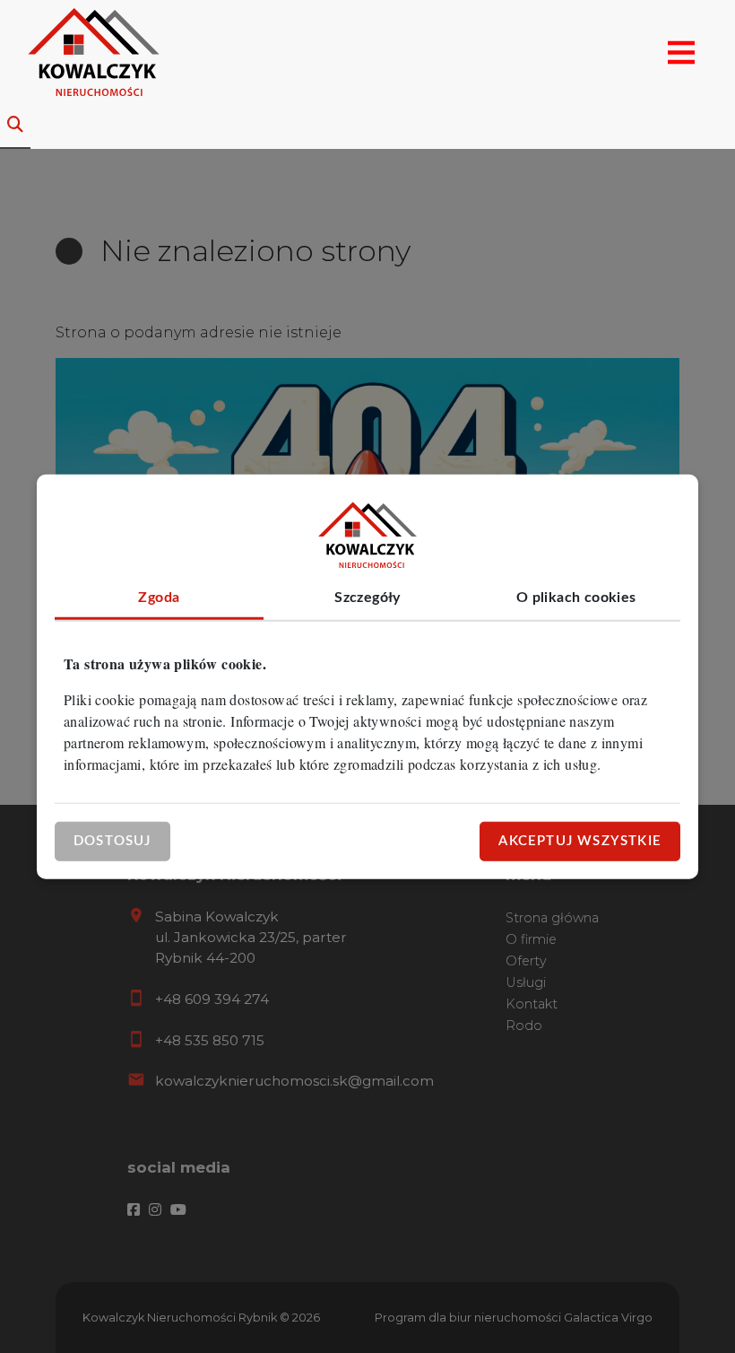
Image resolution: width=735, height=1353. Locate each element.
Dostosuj (112, 840)
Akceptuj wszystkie (580, 840)
